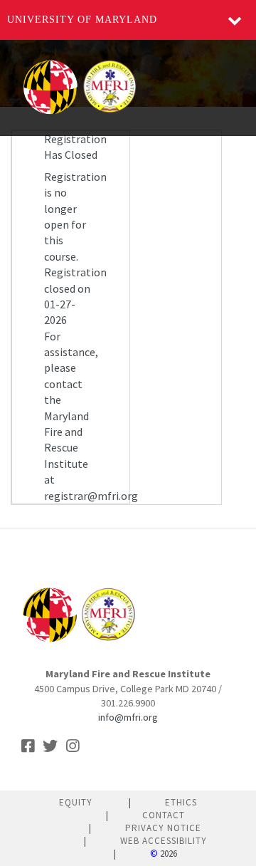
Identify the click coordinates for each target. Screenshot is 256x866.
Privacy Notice (163, 828)
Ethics (181, 802)
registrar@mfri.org (91, 496)
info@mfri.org (128, 717)
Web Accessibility (163, 841)
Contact (163, 815)
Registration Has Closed (75, 147)
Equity (75, 802)
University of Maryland (82, 19)
